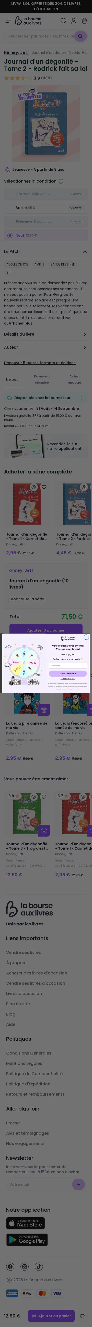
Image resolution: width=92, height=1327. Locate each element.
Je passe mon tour (68, 679)
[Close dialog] (86, 637)
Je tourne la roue (68, 673)
